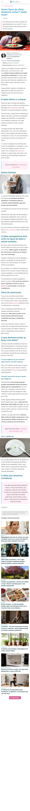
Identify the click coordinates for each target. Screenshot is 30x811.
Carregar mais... (15, 697)
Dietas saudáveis (9, 5)
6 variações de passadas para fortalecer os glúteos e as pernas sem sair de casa (14, 691)
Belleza (3, 535)
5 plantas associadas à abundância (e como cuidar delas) (14, 650)
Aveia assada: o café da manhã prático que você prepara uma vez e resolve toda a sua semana (14, 606)
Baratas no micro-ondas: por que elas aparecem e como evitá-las (14, 670)
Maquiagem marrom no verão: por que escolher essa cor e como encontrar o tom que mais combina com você (14, 539)
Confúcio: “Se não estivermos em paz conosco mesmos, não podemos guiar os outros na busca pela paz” (14, 628)
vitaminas (20, 151)
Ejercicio (3, 688)
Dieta (2, 5)
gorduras (4, 286)
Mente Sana (4, 624)
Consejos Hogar (5, 667)
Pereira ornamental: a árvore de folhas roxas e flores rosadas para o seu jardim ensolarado (15, 583)
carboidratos (14, 107)
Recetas (3, 602)
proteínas (15, 303)
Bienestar (3, 557)
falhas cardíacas (10, 229)
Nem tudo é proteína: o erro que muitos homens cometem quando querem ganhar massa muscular (13, 561)
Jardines (3, 580)
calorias (15, 370)
